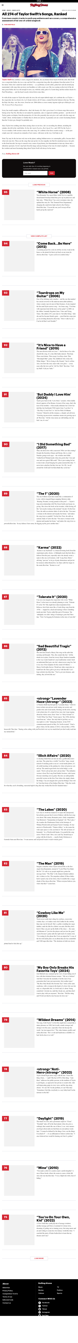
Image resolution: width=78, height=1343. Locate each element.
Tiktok (44, 1309)
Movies (41, 1290)
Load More (39, 1258)
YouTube (45, 1315)
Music (9, 10)
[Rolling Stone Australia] (39, 6)
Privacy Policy (8, 1290)
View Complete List (39, 236)
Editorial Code (8, 1300)
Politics (60, 1290)
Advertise (6, 1287)
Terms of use (7, 1297)
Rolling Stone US (12, 154)
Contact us (7, 1303)
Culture (41, 1293)
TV (58, 1287)
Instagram (46, 1312)
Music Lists (16, 10)
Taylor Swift (7, 80)
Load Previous (39, 185)
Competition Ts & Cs (10, 1293)
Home (4, 10)
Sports (59, 1293)
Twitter (45, 1306)
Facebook (45, 1302)
